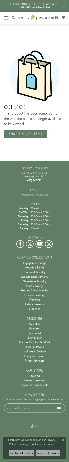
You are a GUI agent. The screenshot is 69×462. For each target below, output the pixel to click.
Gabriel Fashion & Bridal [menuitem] (34, 342)
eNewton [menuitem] (34, 328)
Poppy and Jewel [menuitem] (34, 356)
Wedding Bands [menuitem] (34, 267)
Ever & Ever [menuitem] (34, 337)
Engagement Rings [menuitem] (34, 263)
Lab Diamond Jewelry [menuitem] (34, 276)
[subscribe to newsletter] (59, 408)
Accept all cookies (48, 453)
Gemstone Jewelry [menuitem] (34, 281)
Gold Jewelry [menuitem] (34, 286)
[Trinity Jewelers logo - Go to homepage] (34, 18)
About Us (34, 375)
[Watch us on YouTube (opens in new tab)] (39, 244)
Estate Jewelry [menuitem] (34, 304)
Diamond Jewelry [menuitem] (34, 272)
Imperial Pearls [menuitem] (34, 347)
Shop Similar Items (26, 134)
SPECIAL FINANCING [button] (37, 7)
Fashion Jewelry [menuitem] (34, 295)
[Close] (64, 5)
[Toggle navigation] (6, 17)
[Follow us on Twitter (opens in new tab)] (30, 244)
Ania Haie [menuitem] (34, 324)
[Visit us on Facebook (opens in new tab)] (20, 244)
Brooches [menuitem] (34, 309)
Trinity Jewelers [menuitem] (34, 360)
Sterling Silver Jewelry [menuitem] (34, 290)
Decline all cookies (21, 453)
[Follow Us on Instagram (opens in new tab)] (49, 244)
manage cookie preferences (37, 444)
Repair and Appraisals (34, 385)
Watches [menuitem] (34, 299)
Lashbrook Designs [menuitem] (34, 351)
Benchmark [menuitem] (34, 333)
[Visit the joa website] (34, 426)
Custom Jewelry (34, 380)
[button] (13, 18)
